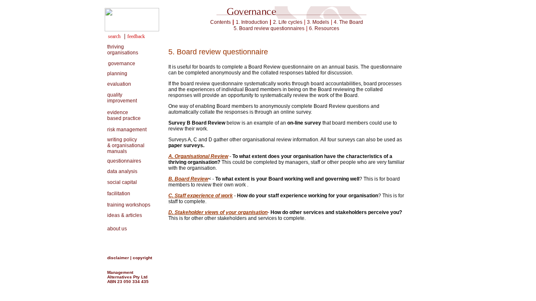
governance (121, 63)
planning (116, 74)
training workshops (128, 205)
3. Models (318, 22)
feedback (136, 36)
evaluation (118, 84)
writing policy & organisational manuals (124, 145)
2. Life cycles (287, 22)
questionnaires (123, 161)
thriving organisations (121, 50)
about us (116, 229)
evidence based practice (123, 115)
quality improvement (121, 98)
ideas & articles (123, 215)
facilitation (117, 193)
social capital (121, 182)
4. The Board (348, 22)
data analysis (121, 171)
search (114, 36)
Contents (220, 22)
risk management (126, 130)
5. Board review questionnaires (269, 28)
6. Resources (324, 28)
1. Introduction (252, 22)
